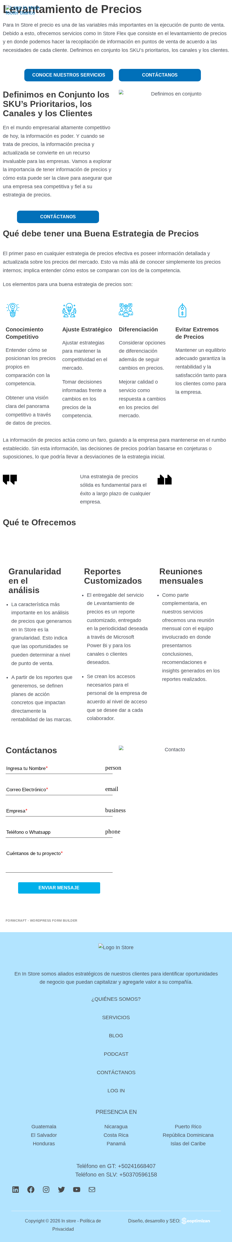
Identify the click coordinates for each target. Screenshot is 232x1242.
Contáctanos (116, 1072)
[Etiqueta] (38, 901)
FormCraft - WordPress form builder (42, 920)
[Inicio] (23, 10)
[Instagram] (46, 1192)
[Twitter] (61, 1192)
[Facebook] (31, 1192)
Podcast (116, 1054)
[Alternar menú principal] (219, 10)
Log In (116, 1090)
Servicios (116, 1017)
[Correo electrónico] (92, 1192)
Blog (116, 1035)
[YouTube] (76, 1192)
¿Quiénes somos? (116, 999)
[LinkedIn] (15, 1192)
